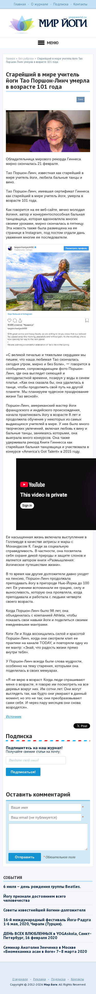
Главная (20, 4)
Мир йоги (48, 24)
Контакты (80, 4)
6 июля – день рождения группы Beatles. (42, 886)
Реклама (39, 979)
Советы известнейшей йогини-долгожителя (44, 909)
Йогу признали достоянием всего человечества (34, 898)
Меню (53, 42)
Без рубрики (26, 58)
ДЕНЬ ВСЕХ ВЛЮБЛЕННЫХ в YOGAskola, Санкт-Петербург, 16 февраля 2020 (47, 935)
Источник (13, 716)
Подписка (60, 4)
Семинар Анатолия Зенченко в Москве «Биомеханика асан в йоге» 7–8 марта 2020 (45, 949)
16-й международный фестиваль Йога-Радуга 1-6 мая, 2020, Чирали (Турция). (47, 921)
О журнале (39, 4)
